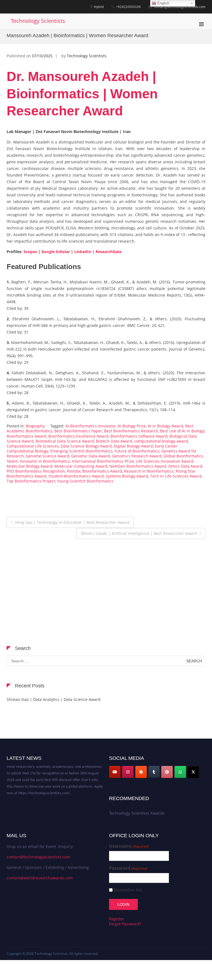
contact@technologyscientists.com (38, 857)
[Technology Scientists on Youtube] (115, 772)
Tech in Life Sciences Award (176, 476)
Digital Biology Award (133, 446)
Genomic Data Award (90, 456)
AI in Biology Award (165, 426)
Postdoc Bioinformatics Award (94, 471)
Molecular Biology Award (29, 466)
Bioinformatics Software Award (139, 436)
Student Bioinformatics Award (76, 476)
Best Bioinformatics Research (131, 430)
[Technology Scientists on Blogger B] (141, 772)
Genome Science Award (47, 456)
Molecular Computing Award (80, 466)
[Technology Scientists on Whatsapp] (180, 772)
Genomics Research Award (136, 456)
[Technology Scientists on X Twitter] (193, 772)
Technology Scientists (38, 21)
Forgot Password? (125, 923)
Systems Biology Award (127, 476)
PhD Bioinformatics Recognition (36, 471)
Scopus (30, 251)
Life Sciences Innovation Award (164, 461)
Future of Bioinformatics (137, 451)
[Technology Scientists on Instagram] (128, 772)
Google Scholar (55, 251)
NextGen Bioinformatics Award (137, 466)
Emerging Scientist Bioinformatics (81, 451)
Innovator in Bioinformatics (45, 461)
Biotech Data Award (114, 441)
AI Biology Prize (132, 426)
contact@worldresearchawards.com (40, 877)
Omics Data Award (185, 466)
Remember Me (128, 890)
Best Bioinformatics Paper (78, 430)
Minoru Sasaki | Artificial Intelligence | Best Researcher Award (139, 533)
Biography (35, 426)
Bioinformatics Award (26, 436)
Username (129, 846)
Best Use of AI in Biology (182, 430)
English (162, 3)
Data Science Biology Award (86, 446)
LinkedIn (82, 251)
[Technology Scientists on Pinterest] (167, 772)
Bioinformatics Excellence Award (78, 436)
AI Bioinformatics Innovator (90, 426)
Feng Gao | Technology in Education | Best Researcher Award (72, 522)
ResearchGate (108, 251)
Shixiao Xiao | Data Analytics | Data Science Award (53, 699)
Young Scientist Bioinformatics (85, 481)
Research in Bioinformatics (149, 471)
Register (116, 918)
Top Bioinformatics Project (31, 481)
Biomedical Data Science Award (65, 441)
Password (128, 868)
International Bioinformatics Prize (103, 461)
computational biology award (161, 441)
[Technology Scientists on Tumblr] (154, 772)
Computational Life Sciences (33, 446)
